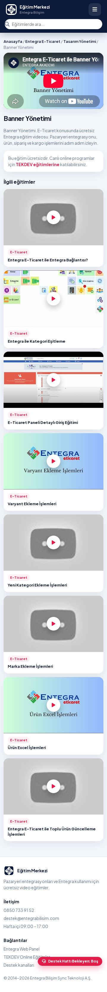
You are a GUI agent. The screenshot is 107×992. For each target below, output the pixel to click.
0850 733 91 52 (19, 910)
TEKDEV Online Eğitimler (27, 957)
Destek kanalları (19, 965)
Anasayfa (13, 41)
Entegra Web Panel (22, 949)
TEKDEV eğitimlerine (37, 164)
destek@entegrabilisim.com (31, 918)
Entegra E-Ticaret (42, 41)
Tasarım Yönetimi (79, 41)
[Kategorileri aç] (95, 9)
